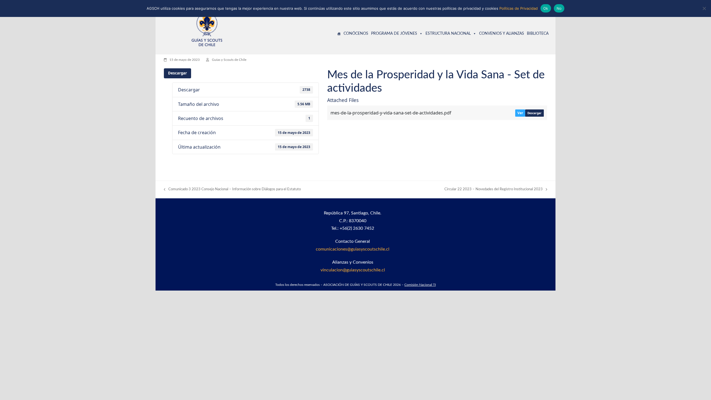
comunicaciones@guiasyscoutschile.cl (352, 249)
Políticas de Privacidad (518, 8)
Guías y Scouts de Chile (229, 59)
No (559, 8)
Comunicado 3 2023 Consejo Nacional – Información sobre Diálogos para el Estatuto (232, 190)
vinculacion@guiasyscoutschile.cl (353, 270)
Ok (545, 8)
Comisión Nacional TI (420, 284)
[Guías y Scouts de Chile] (339, 33)
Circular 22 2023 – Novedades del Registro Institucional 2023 (493, 190)
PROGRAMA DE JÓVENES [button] (394, 34)
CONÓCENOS (356, 34)
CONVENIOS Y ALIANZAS (501, 34)
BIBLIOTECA (538, 34)
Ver (520, 113)
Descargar (177, 73)
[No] (704, 8)
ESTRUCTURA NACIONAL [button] (448, 34)
